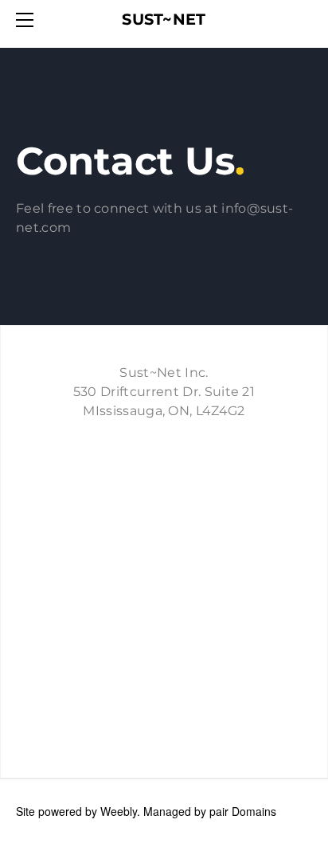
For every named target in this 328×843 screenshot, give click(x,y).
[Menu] (28, 20)
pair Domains (242, 811)
